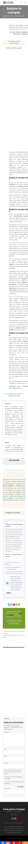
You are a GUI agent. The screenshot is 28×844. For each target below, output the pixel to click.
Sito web (6, 763)
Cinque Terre (23, 29)
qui (13, 345)
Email (5, 756)
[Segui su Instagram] (15, 818)
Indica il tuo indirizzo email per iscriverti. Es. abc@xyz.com (13, 563)
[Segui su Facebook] (13, 818)
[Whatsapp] (16, 604)
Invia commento (20, 786)
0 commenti (22, 16)
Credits (21, 838)
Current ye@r (7, 788)
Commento (6, 732)
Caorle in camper (9, 695)
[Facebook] (9, 604)
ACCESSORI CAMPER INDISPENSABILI (14, 42)
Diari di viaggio (14, 16)
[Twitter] (11, 604)
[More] (19, 604)
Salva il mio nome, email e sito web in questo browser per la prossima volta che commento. (12, 771)
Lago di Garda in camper (11, 677)
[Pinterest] (14, 604)
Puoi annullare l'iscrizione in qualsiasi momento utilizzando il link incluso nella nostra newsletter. (14, 572)
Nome (5, 749)
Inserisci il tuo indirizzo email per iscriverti (13, 555)
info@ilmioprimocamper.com (17, 823)
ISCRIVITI (8, 593)
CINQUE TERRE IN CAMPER (14, 48)
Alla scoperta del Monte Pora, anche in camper (12, 658)
